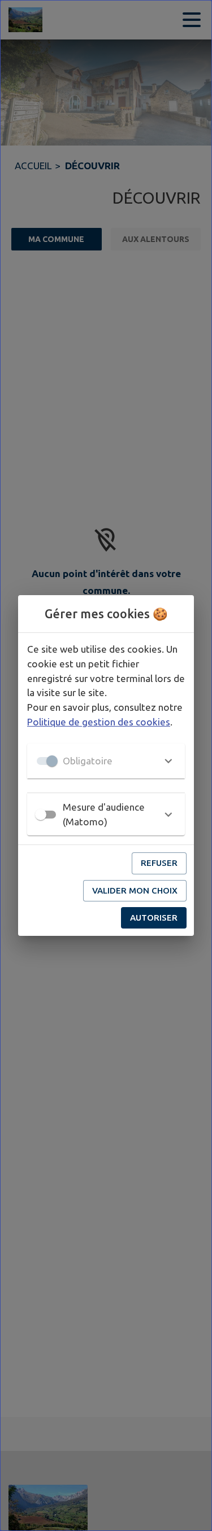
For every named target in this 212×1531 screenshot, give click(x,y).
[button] (106, 760)
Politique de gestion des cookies (98, 721)
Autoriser (154, 917)
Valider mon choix (135, 890)
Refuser (159, 863)
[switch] (40, 814)
